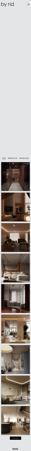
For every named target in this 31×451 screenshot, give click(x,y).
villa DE (15, 238)
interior (15, 179)
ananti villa (15, 208)
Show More (15, 438)
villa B (15, 299)
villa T (15, 421)
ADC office (15, 391)
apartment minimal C (15, 269)
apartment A (15, 330)
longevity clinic (15, 177)
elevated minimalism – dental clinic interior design (15, 360)
